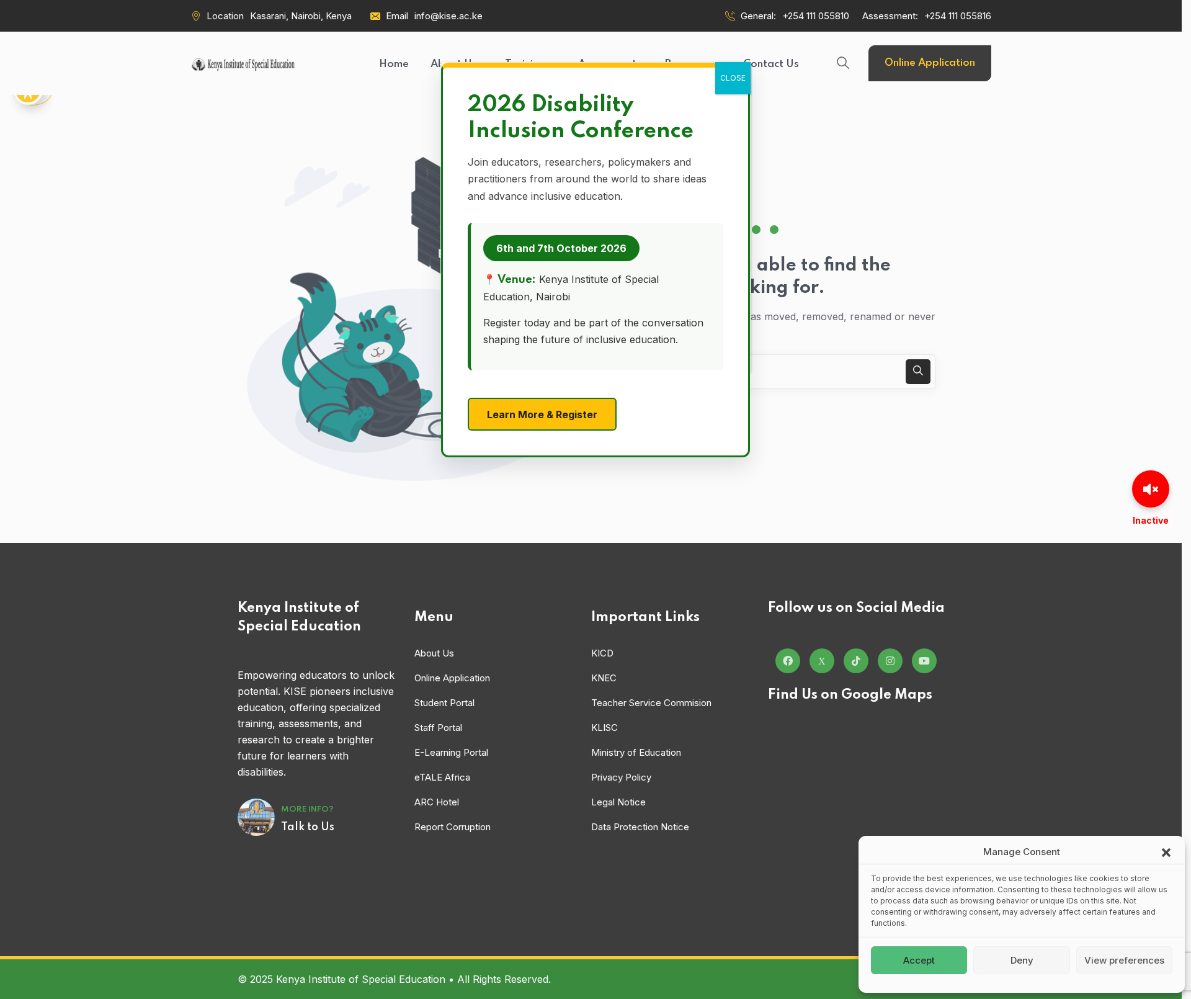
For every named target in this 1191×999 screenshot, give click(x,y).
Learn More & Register (542, 414)
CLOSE (733, 78)
